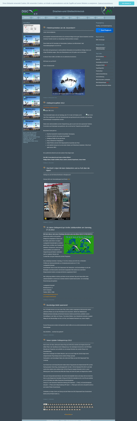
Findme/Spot (99, 71)
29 (64, 406)
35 (79, 406)
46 (57, 409)
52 (72, 409)
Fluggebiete (51, 17)
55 (79, 409)
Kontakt (74, 17)
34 (77, 406)
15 (78, 404)
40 (92, 406)
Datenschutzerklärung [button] (105, 3)
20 (91, 404)
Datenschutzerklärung (101, 74)
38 (87, 406)
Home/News (27, 17)
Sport (60, 17)
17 (83, 404)
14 (76, 404)
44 (52, 409)
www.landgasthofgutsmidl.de (50, 294)
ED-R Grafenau (100, 56)
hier (69, 179)
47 (59, 409)
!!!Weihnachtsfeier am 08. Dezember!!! (60, 28)
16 (81, 404)
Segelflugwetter (100, 68)
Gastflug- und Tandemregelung (104, 25)
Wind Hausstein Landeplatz (103, 79)
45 (54, 409)
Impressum (100, 17)
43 (49, 409)
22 (47, 406)
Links (66, 17)
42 (47, 409)
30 (67, 406)
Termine (92, 17)
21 (44, 406)
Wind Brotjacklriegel (101, 82)
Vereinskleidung (100, 76)
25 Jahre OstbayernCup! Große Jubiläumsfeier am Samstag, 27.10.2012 (69, 229)
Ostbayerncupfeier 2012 (55, 103)
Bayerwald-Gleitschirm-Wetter (103, 85)
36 (82, 406)
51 (69, 409)
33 (74, 406)
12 (71, 404)
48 (62, 409)
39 (89, 406)
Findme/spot (83, 17)
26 (57, 406)
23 (49, 406)
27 (59, 406)
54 (77, 409)
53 (74, 409)
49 (64, 409)
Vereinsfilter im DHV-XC (102, 62)
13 (73, 404)
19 (88, 404)
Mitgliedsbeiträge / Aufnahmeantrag (100, 48)
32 (72, 406)
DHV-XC (98, 59)
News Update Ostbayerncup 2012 (59, 340)
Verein (35, 17)
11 (68, 404)
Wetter (42, 17)
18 (86, 404)
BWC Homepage (100, 39)
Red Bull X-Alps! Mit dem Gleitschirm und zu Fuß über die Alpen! (68, 169)
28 (62, 406)
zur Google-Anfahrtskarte (49, 296)
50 (67, 409)
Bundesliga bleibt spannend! (57, 305)
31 (69, 406)
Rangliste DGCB (100, 65)
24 (52, 406)
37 (84, 406)
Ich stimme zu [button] (126, 3)
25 (54, 406)
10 (66, 404)
